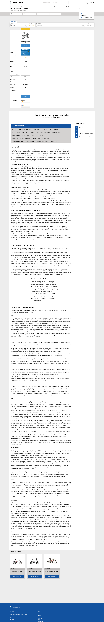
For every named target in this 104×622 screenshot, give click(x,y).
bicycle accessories (24, 6)
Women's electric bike (34, 571)
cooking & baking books (81, 6)
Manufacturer (38, 23)
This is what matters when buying (85, 136)
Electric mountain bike (51, 571)
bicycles (47, 6)
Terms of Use (40, 616)
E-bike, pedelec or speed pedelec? (86, 133)
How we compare (12, 55)
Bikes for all (81, 127)
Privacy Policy (40, 618)
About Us (39, 615)
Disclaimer (40, 619)
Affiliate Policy (40, 621)
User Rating (30, 23)
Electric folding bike (16, 571)
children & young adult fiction (68, 6)
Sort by (11, 23)
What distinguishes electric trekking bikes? (86, 130)
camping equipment (55, 6)
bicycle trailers (41, 6)
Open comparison (17, 576)
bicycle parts (33, 6)
